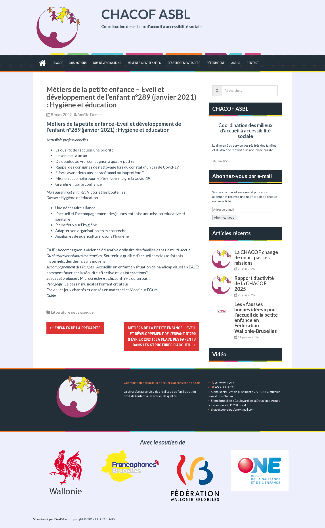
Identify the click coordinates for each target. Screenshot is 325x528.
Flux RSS (222, 161)
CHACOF (58, 63)
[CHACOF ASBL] (58, 27)
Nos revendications (107, 63)
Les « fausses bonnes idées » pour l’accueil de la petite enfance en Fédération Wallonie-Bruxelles (256, 317)
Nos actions (78, 63)
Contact (253, 63)
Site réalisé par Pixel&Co (50, 519)
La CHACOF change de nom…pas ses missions (256, 257)
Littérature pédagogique (72, 312)
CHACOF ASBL (146, 14)
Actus (235, 63)
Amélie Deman (90, 114)
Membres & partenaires (144, 63)
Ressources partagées (184, 63)
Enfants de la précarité (77, 328)
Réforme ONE (216, 63)
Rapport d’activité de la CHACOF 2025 (254, 283)
